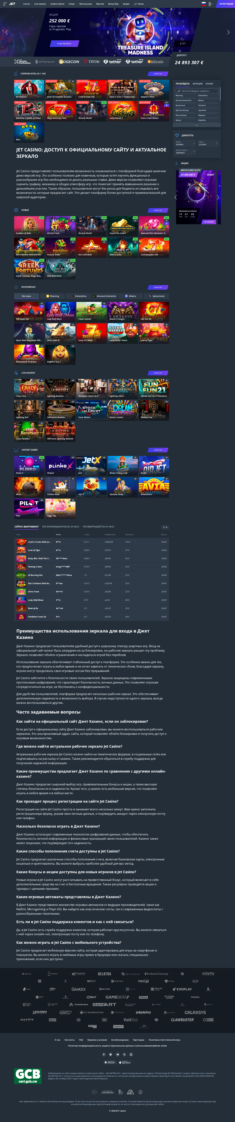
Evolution (29, 396)
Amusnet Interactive (154, 119)
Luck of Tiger (34, 550)
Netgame (29, 276)
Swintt (91, 119)
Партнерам (138, 1040)
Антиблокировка (120, 1040)
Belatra (122, 255)
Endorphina (123, 119)
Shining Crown (35, 567)
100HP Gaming (154, 473)
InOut (60, 495)
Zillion (60, 362)
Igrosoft (29, 140)
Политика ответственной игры (164, 1040)
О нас (57, 1040)
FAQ (81, 1040)
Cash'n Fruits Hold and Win (39, 542)
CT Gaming (29, 233)
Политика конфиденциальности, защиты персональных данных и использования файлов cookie (117, 1045)
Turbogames (29, 495)
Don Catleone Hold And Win (39, 583)
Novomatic (154, 97)
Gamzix (29, 516)
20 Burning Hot (35, 575)
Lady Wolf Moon (36, 600)
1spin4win (91, 97)
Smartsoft (60, 473)
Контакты (70, 1040)
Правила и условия (97, 1040)
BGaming (60, 233)
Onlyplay (60, 516)
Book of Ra (33, 608)
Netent (29, 97)
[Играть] (29, 88)
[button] (7, 32)
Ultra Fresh (33, 592)
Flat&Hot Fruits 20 (37, 617)
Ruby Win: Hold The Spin (39, 558)
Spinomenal (60, 97)
